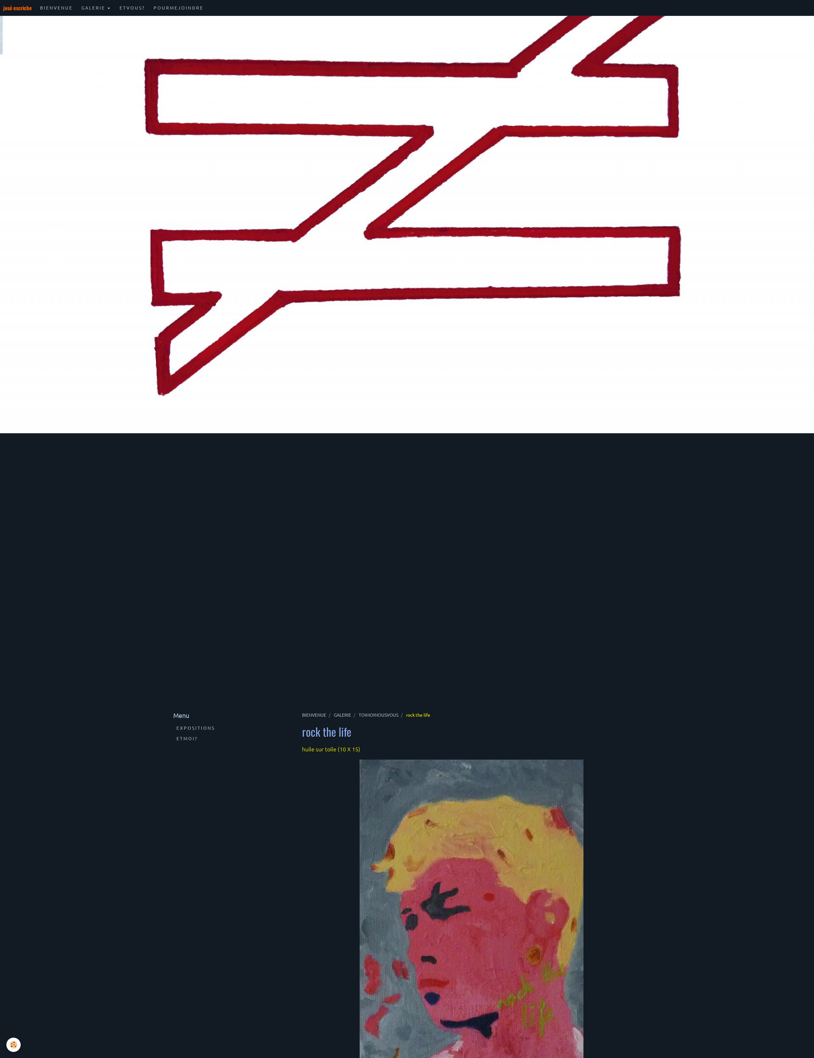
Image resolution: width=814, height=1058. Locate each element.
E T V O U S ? (132, 7)
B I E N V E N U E (56, 7)
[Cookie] (13, 1045)
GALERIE (342, 715)
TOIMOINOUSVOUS (378, 715)
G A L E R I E (93, 7)
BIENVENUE (314, 715)
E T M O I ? (186, 738)
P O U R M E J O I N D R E (178, 7)
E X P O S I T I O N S (195, 728)
